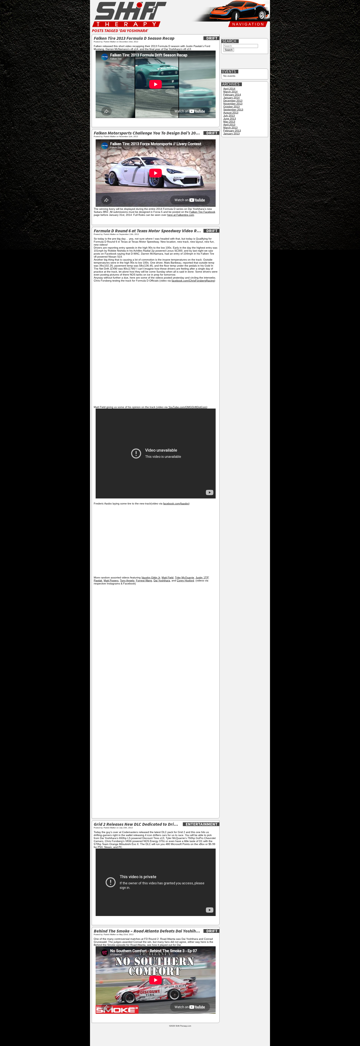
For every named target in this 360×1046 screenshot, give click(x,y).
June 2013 (229, 118)
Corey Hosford (185, 580)
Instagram (250, 32)
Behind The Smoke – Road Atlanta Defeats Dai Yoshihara (148, 931)
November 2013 (232, 103)
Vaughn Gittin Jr (150, 577)
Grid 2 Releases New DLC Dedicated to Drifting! (137, 824)
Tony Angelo (127, 580)
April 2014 (229, 88)
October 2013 (231, 106)
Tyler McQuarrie (184, 577)
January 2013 (231, 133)
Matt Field (167, 577)
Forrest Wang (144, 580)
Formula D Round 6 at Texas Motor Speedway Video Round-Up (148, 231)
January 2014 (231, 97)
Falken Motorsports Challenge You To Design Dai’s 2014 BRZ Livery (148, 133)
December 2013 (232, 100)
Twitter (238, 32)
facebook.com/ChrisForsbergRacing (193, 280)
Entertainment (202, 824)
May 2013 (229, 121)
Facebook (226, 32)
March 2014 (230, 91)
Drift (212, 38)
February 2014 (232, 94)
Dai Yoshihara (162, 580)
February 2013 (232, 130)
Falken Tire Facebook (202, 211)
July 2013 (229, 115)
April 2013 (229, 124)
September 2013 (233, 109)
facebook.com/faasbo (176, 503)
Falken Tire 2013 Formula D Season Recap (134, 38)
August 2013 (230, 112)
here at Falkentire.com (180, 214)
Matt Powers (111, 580)
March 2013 (230, 127)
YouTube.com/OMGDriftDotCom (187, 407)
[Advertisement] (245, 61)
